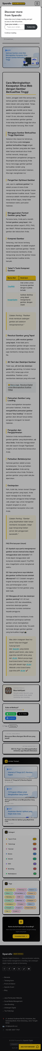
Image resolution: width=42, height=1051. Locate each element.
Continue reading (10, 33)
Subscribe (31, 27)
